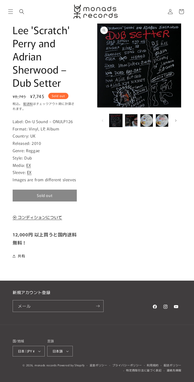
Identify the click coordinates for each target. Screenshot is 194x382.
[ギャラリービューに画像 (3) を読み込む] (146, 120)
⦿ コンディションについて (37, 217)
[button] (10, 11)
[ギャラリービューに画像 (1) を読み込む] (115, 120)
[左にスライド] (102, 120)
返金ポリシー (98, 365)
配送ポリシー (172, 365)
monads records (46, 365)
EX (28, 165)
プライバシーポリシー (127, 365)
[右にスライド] (175, 120)
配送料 (28, 103)
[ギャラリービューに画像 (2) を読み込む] (131, 120)
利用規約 (153, 365)
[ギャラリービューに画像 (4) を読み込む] (162, 120)
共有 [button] (21, 255)
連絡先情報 (174, 370)
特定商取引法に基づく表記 (143, 370)
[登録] (97, 306)
